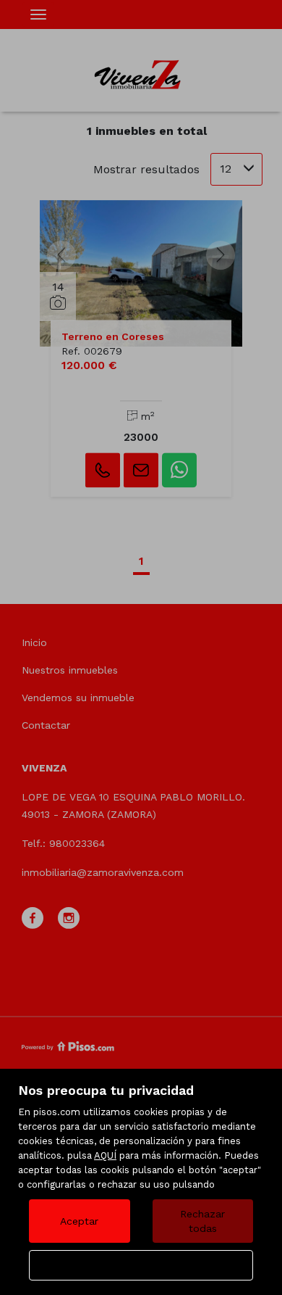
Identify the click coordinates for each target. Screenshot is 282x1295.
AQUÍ (105, 1155)
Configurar (141, 1265)
